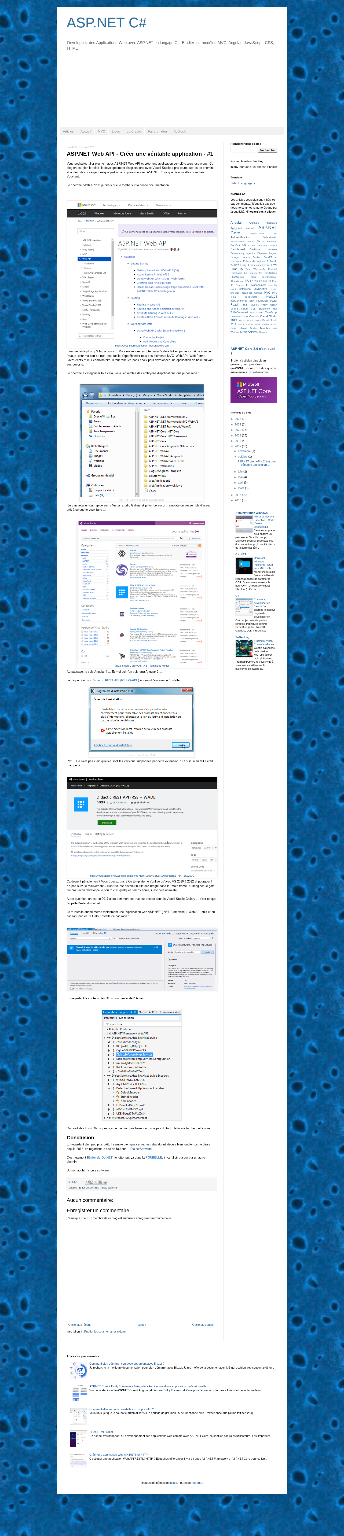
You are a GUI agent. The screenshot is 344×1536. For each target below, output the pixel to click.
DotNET (268, 257)
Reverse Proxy (258, 304)
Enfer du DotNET (88, 1187)
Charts (251, 245)
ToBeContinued (239, 312)
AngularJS (271, 222)
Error (274, 265)
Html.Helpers (270, 273)
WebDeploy (260, 332)
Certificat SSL (239, 245)
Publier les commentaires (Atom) (105, 1331)
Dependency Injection (243, 253)
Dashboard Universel (263, 249)
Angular (236, 222)
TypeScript (271, 312)
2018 (238, 441)
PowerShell (262, 300)
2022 (238, 424)
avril (241, 482)
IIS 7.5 (254, 281)
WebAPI (112, 1187)
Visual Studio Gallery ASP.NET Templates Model (141, 665)
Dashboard (238, 249)
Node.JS (271, 296)
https (253, 277)
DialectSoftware (141, 1149)
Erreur (266, 265)
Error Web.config (255, 269)
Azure (250, 241)
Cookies (273, 245)
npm (251, 300)
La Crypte (134, 131)
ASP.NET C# (106, 22)
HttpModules (237, 277)
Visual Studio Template (255, 328)
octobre (243, 456)
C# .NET (240, 554)
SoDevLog (242, 637)
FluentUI (272, 269)
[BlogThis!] (91, 1182)
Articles (68, 131)
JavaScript (260, 289)
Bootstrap (272, 241)
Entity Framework (250, 265)
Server (244, 308)
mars (241, 488)
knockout (235, 293)
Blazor (260, 241)
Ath (275, 233)
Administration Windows (251, 513)
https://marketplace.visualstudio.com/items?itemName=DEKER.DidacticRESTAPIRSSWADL (142, 875)
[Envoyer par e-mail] (87, 1182)
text (275, 308)
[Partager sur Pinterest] (105, 1182)
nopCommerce (239, 300)
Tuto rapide (256, 312)
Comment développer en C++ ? (262, 603)
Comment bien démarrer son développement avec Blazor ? (127, 1363)
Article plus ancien (203, 1324)
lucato (173, 1482)
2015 (238, 500)
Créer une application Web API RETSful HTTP (118, 1454)
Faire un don (157, 131)
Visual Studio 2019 (249, 324)
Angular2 (254, 222)
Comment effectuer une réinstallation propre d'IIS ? (121, 1409)
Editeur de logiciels (254, 261)
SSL (253, 308)
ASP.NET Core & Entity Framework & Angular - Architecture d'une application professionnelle (147, 1386)
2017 (238, 446)
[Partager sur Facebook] (100, 1182)
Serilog (234, 308)
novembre (245, 451)
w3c (275, 328)
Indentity (272, 285)
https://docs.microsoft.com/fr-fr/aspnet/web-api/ (142, 345)
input (233, 289)
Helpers (253, 273)
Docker (256, 257)
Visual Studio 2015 (249, 320)
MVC (101, 131)
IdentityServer (269, 277)
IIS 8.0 (263, 281)
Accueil (86, 131)
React (234, 304)
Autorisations (238, 241)
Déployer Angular (267, 253)
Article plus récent (79, 1324)
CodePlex (262, 245)
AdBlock (180, 131)
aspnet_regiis (257, 233)
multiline (258, 293)
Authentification (240, 237)
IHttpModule (237, 281)
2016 (238, 495)
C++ (238, 596)
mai (240, 477)
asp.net (250, 228)
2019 (238, 435)
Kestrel (273, 289)
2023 (238, 419)
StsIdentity (265, 308)
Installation (245, 289)
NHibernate (251, 296)
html (260, 273)
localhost (247, 293)
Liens (116, 131)
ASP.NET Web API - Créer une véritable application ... (257, 463)
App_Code (236, 228)
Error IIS (237, 269)
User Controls (250, 316)
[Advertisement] (172, 92)
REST (103, 1187)
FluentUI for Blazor (101, 1432)
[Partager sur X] (96, 1182)
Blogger (197, 1482)
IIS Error (272, 281)
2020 (238, 430)
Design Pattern (240, 257)
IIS (247, 281)
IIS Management (256, 285)
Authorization (270, 237)
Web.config (237, 332)
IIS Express (237, 285)
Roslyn (273, 304)
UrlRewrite (236, 316)
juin (240, 471)
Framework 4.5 (239, 273)
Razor (273, 300)
